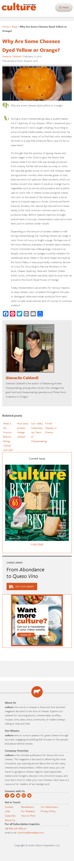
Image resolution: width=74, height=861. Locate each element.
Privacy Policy (48, 811)
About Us (10, 820)
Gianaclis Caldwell (11, 56)
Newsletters (27, 807)
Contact (9, 807)
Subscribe (10, 815)
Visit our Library (24, 586)
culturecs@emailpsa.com (30, 832)
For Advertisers (49, 807)
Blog (14, 26)
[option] (9, 436)
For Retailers (28, 811)
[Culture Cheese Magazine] (37, 692)
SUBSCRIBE (37, 544)
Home (5, 26)
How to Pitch (28, 815)
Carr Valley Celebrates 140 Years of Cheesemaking (39, 432)
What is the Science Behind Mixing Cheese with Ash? (8, 436)
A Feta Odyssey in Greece (51, 427)
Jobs (7, 811)
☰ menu (65, 7)
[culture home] (18, 9)
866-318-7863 (16, 828)
